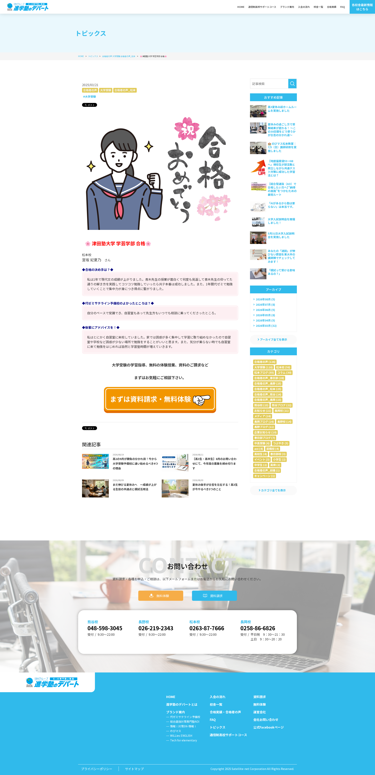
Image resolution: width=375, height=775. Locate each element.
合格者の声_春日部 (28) (269, 378)
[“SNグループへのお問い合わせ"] (160, 400)
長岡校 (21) (282, 410)
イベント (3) (262, 459)
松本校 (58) (283, 367)
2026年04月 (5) (265, 320)
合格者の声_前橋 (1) (267, 470)
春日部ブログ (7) (264, 438)
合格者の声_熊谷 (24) (267, 394)
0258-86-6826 (257, 628)
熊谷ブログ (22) (281, 405)
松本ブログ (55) (264, 372)
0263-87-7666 (206, 628)
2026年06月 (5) (265, 310)
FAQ (342, 6)
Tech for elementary (183, 740)
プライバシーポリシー (96, 768)
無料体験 (162, 595)
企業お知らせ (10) (265, 432)
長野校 (143, 621)
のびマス (175, 731)
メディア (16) (262, 416)
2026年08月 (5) (265, 299)
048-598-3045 (105, 628)
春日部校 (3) (278, 454)
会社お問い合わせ (265, 719)
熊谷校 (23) (261, 405)
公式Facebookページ (268, 727)
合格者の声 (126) (264, 362)
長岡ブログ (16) (264, 421)
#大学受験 (89, 96)
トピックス (217, 727)
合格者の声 (90, 90)
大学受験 (105, 90)
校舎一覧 (318, 6)
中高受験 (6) (262, 443)
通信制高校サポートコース (262, 6)
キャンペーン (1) (264, 476)
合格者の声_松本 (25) (267, 389)
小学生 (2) (279, 459)
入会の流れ (304, 6)
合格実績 (331, 6)
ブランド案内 (287, 6)
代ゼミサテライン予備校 (185, 717)
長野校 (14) (284, 421)
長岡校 (245, 621)
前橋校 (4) (272, 449)
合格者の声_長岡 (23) (267, 400)
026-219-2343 (155, 628)
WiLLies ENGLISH (181, 736)
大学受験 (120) (263, 367)
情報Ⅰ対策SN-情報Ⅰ (183, 726)
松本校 (194, 621)
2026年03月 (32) (266, 326)
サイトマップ (134, 768)
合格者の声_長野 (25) (267, 383)
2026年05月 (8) (265, 315)
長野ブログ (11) (264, 427)
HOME (240, 6)
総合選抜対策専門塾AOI (184, 721)
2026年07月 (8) (265, 304)
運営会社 (259, 712)
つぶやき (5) (280, 443)
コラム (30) (284, 372)
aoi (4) (258, 449)
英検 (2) (275, 465)
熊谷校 (93, 621)
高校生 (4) (260, 454)
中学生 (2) (260, 465)
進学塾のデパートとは (181, 704)
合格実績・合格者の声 (225, 712)
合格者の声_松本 (125, 90)
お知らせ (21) (262, 410)
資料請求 (216, 595)
